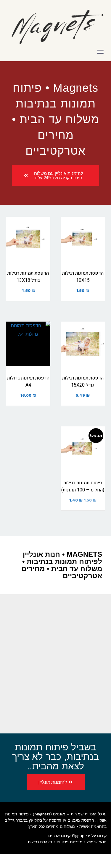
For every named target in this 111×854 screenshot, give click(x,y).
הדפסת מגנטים (80, 820)
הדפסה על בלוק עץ (45, 820)
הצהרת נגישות (40, 841)
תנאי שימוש (97, 841)
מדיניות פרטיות (69, 841)
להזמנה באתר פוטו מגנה (83, 249)
